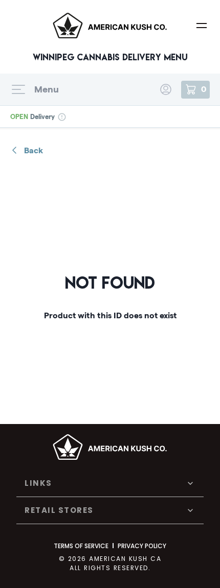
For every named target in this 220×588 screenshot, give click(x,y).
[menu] (201, 25)
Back (33, 150)
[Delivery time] (62, 117)
